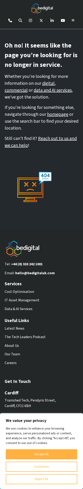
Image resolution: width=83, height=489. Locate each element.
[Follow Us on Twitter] (41, 20)
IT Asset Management (22, 300)
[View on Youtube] (63, 20)
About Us (12, 345)
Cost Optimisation (19, 291)
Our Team (12, 354)
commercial (16, 90)
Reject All (41, 479)
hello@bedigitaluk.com (35, 273)
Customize (41, 466)
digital (48, 83)
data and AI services (53, 90)
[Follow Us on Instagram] (30, 20)
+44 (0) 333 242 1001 (27, 264)
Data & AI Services (19, 308)
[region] (41, 451)
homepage (57, 114)
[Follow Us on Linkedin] (52, 20)
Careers (11, 362)
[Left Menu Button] (73, 20)
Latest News (14, 328)
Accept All (41, 454)
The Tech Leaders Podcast (25, 336)
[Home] (41, 9)
